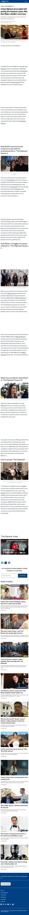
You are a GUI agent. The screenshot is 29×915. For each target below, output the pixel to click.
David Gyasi (13, 187)
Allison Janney (12, 293)
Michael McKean (20, 298)
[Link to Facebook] (1, 904)
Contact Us (3, 901)
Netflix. (24, 486)
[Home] (5, 1)
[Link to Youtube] (8, 904)
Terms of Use (3, 899)
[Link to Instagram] (3, 904)
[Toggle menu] (26, 1)
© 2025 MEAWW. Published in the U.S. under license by (11, 876)
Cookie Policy (3, 897)
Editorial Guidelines (4, 892)
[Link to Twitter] (5, 904)
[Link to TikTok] (10, 904)
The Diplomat (10, 180)
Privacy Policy (3, 894)
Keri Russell (23, 71)
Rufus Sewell (15, 82)
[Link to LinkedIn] (13, 904)
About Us (2, 890)
